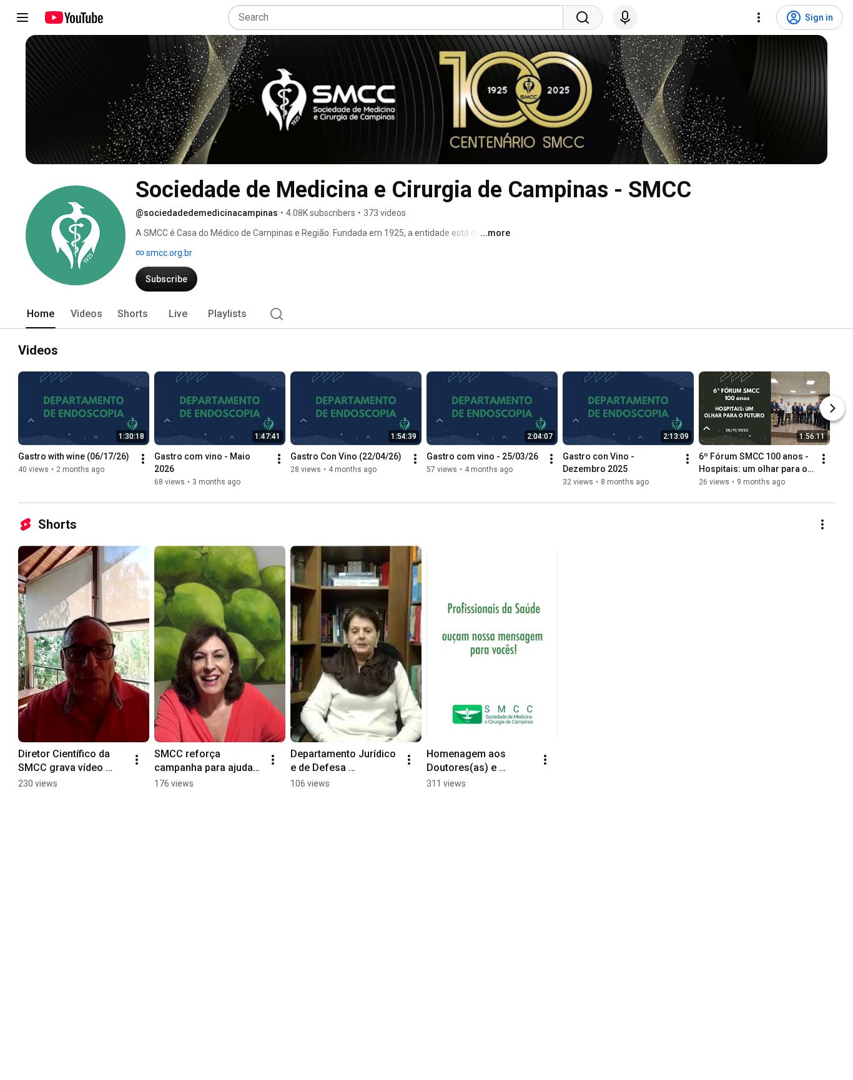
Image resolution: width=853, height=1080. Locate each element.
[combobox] (399, 17)
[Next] (832, 408)
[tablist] (426, 314)
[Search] (583, 17)
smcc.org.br (168, 253)
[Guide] (22, 17)
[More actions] (143, 458)
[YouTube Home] (73, 17)
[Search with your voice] (625, 17)
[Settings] (758, 17)
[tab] (41, 314)
